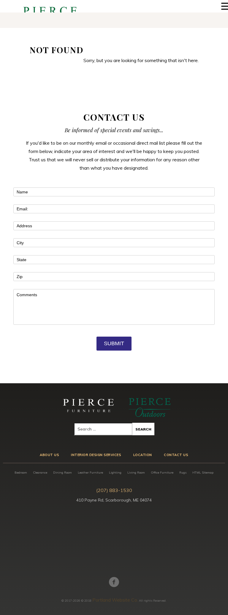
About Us (49, 455)
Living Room (136, 472)
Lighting (115, 472)
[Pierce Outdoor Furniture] (149, 407)
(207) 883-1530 (114, 490)
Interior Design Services (96, 455)
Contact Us (176, 455)
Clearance (40, 472)
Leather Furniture (90, 472)
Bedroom (21, 472)
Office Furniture (162, 472)
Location (142, 455)
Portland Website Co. (115, 600)
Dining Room (62, 472)
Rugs (182, 472)
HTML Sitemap (202, 472)
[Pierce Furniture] (89, 407)
